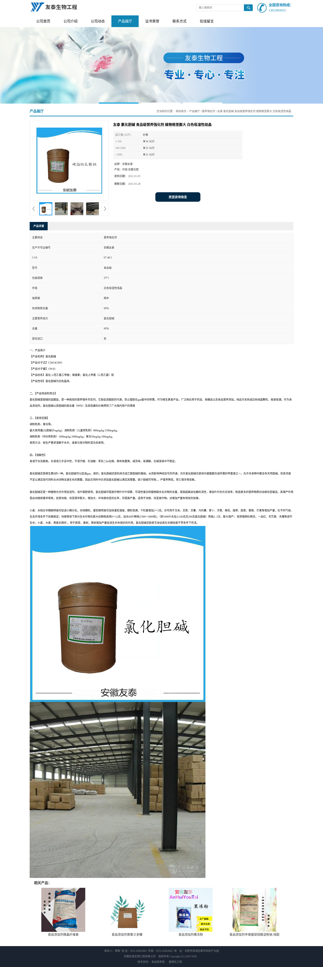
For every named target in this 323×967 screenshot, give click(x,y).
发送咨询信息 (178, 197)
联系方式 (179, 21)
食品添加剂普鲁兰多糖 (127, 934)
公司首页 (43, 21)
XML (194, 956)
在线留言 (207, 21)
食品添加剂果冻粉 (190, 934)
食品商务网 (158, 961)
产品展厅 (125, 21)
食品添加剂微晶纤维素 (63, 934)
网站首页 (181, 111)
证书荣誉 (152, 21)
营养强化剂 (208, 111)
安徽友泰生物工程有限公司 (140, 956)
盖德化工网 (175, 961)
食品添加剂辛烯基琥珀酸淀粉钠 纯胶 (254, 934)
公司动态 (98, 21)
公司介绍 (71, 21)
